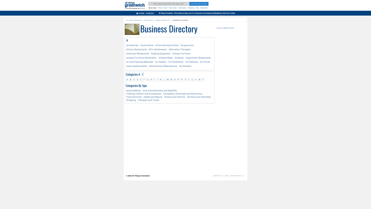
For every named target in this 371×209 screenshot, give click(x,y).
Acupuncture (187, 45)
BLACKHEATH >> (149, 20)
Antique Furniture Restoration (141, 58)
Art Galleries (191, 62)
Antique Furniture (181, 53)
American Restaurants (137, 53)
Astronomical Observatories (163, 66)
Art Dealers (160, 62)
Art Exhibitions (175, 62)
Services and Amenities (199, 97)
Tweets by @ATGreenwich (225, 28)
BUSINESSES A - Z (237, 176)
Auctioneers (185, 66)
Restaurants (183, 8)
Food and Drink (134, 97)
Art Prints (205, 62)
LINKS (227, 176)
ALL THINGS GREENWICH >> (134, 20)
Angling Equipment (160, 53)
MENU (150, 13)
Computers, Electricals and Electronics (182, 94)
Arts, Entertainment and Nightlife (160, 90)
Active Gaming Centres (167, 45)
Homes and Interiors (174, 97)
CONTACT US (218, 176)
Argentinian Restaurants (198, 58)
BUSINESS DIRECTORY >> (164, 20)
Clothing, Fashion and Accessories (143, 94)
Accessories (132, 45)
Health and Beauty (153, 97)
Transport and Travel (148, 100)
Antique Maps (166, 58)
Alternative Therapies (180, 49)
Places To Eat (162, 8)
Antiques (179, 58)
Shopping (191, 8)
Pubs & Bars (173, 8)
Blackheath (204, 8)
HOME (140, 13)
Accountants (146, 45)
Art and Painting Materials (139, 62)
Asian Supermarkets (136, 66)
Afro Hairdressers (158, 49)
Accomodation (133, 90)
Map (197, 8)
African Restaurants (136, 49)
